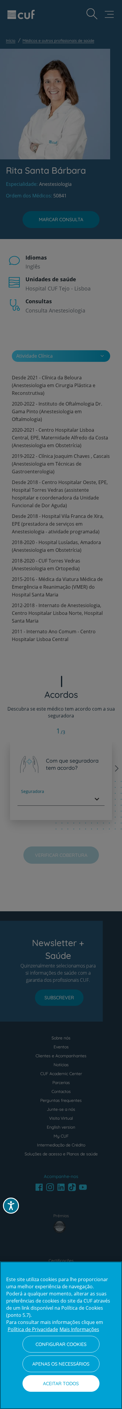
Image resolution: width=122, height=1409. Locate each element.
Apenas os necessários (60, 1364)
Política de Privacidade (33, 1329)
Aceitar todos (61, 1383)
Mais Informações (79, 1329)
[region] (61, 1335)
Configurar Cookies (61, 1344)
